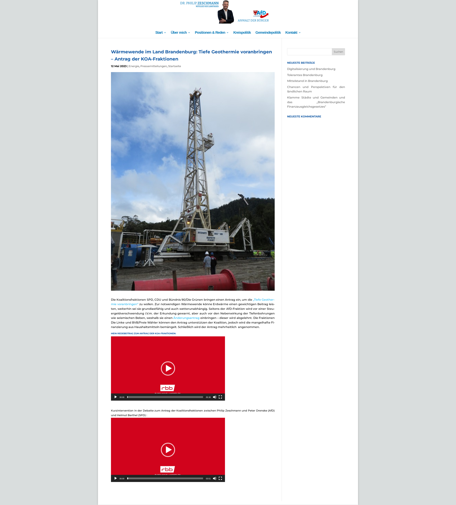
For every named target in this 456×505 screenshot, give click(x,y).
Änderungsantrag (186, 318)
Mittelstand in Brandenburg (307, 81)
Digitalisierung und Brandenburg (311, 69)
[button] (168, 368)
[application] (168, 368)
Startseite (174, 66)
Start (159, 32)
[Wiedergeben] (115, 397)
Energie (134, 66)
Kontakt (291, 32)
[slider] (165, 397)
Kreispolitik (242, 32)
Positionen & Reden (210, 32)
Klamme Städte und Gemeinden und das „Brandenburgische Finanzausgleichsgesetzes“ (316, 102)
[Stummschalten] (214, 397)
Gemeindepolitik (268, 32)
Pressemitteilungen (153, 66)
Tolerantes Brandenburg (305, 75)
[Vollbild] (220, 397)
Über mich (179, 32)
